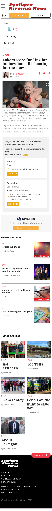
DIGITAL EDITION (9, 493)
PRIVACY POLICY (8, 482)
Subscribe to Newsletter (26, 228)
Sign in (40, 15)
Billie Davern (18, 74)
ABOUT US (6, 472)
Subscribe (19, 15)
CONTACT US (7, 475)
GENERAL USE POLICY (11, 479)
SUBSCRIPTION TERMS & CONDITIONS (18, 486)
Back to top (39, 455)
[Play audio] (3, 15)
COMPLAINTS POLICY (11, 489)
